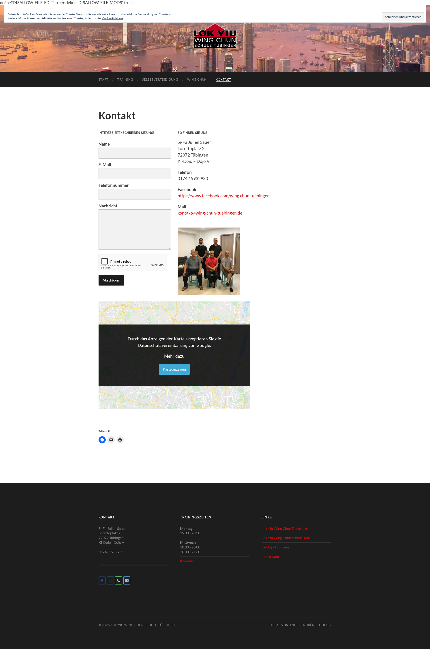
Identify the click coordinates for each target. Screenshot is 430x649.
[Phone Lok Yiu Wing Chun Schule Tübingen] (118, 580)
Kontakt (223, 79)
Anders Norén (302, 625)
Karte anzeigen (174, 369)
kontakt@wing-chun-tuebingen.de (210, 212)
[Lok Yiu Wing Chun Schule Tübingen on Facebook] (102, 580)
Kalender (187, 561)
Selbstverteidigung (160, 79)
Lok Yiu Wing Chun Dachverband (287, 528)
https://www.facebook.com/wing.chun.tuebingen (224, 195)
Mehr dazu (174, 356)
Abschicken (111, 280)
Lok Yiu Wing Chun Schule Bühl (286, 537)
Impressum (270, 556)
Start (103, 79)
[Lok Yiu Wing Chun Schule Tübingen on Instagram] (110, 580)
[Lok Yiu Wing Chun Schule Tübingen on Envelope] (126, 580)
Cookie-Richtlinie (112, 18)
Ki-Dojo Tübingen (275, 547)
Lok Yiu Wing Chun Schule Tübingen (143, 625)
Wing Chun (197, 79)
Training (125, 79)
